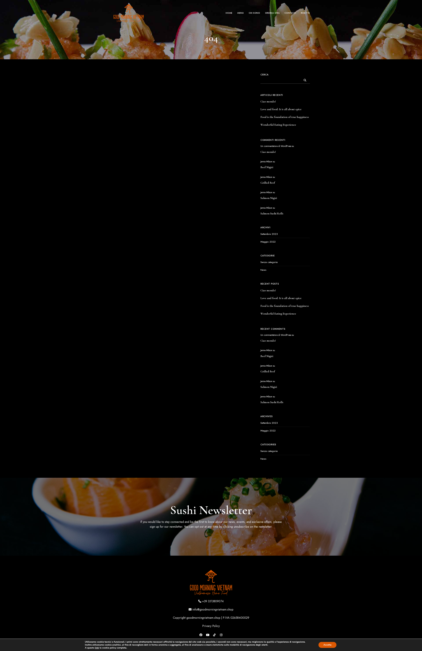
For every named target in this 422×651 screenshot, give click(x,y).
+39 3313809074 (213, 601)
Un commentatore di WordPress (275, 146)
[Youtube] (208, 635)
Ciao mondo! (268, 101)
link (97, 647)
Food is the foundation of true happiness (284, 117)
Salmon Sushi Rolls (271, 213)
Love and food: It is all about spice (280, 109)
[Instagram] (221, 635)
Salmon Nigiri (268, 198)
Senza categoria (269, 262)
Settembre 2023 (269, 234)
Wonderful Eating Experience (278, 124)
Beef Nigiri (266, 167)
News (263, 270)
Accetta (327, 644)
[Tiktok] (214, 635)
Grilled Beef (267, 182)
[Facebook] (201, 635)
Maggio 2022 (268, 242)
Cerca (264, 74)
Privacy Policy (211, 626)
